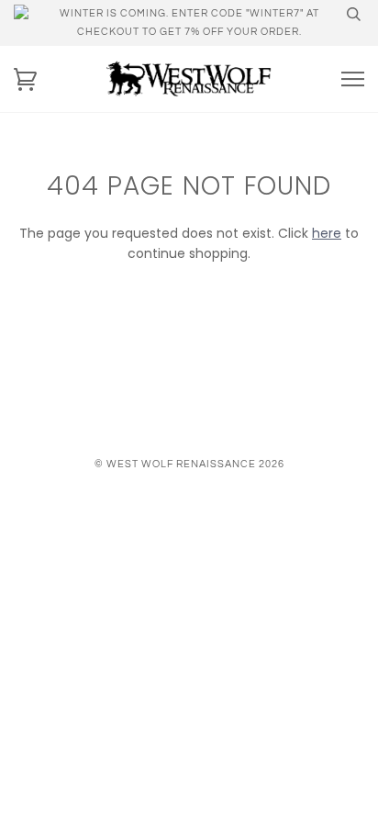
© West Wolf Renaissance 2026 (189, 464)
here (326, 233)
